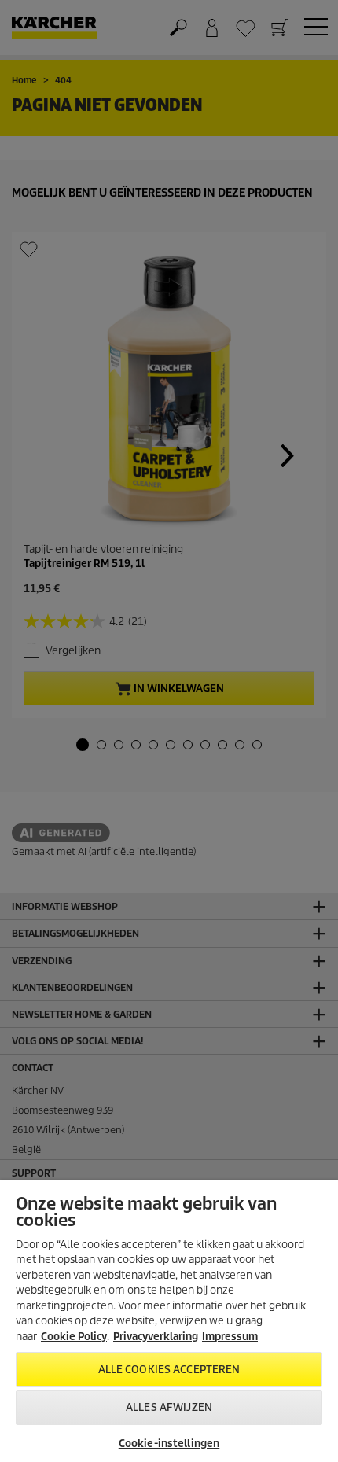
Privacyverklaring (155, 1336)
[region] (169, 1321)
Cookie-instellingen (169, 1443)
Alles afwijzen (169, 1407)
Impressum (230, 1336)
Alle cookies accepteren (169, 1369)
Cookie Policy (74, 1336)
